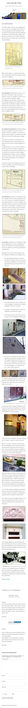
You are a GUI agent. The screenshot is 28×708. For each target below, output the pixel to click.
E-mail (4, 681)
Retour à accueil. (6, 579)
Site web (4, 687)
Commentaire (5, 659)
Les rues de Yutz (14, 3)
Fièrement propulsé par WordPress (9, 705)
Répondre (4, 616)
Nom (3, 675)
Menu (14, 9)
